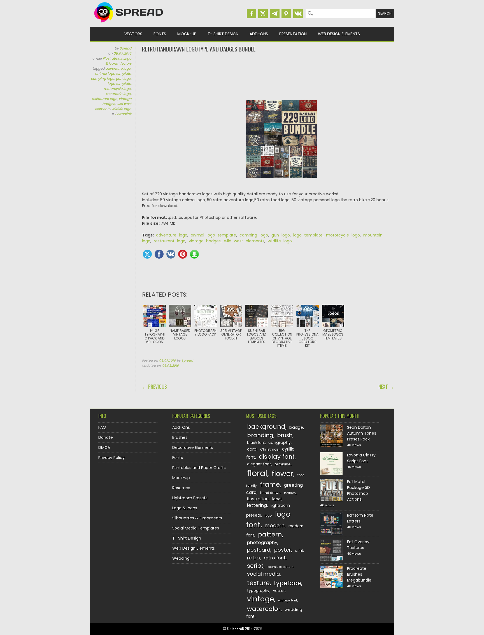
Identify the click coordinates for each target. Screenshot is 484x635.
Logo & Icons (184, 508)
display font (277, 457)
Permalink (123, 113)
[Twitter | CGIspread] (263, 13)
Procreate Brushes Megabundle (359, 574)
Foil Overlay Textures (358, 544)
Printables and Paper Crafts (199, 467)
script (255, 566)
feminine (283, 464)
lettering (257, 505)
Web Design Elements (339, 34)
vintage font (287, 600)
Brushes (179, 437)
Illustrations (112, 58)
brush (284, 435)
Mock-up (186, 34)
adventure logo (118, 68)
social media (263, 573)
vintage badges (205, 241)
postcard (258, 549)
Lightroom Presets (190, 498)
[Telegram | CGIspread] (275, 13)
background (266, 426)
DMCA (104, 447)
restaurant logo (104, 98)
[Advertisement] (268, 75)
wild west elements (244, 241)
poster (282, 549)
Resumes (181, 488)
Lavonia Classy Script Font (361, 458)
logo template (119, 83)
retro (253, 557)
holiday (290, 493)
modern (275, 525)
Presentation (293, 34)
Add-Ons (259, 34)
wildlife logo (121, 108)
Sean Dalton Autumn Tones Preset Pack (361, 433)
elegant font (259, 464)
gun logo (123, 78)
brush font (256, 442)
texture (258, 582)
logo (268, 515)
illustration (258, 499)
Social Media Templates (195, 528)
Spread (125, 48)
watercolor (264, 608)
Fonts (159, 34)
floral (257, 473)
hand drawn (270, 493)
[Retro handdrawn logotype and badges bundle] (281, 182)
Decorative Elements (192, 447)
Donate (105, 437)
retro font (275, 558)
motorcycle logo (117, 88)
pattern (270, 534)
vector (279, 590)
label (276, 499)
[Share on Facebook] (159, 254)
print (299, 550)
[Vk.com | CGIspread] (298, 13)
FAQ (102, 427)
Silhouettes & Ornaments (197, 518)
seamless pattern (280, 567)
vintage (260, 599)
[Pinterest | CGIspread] (286, 13)
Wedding (181, 558)
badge (296, 427)
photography (262, 542)
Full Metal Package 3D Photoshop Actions (358, 490)
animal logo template (113, 73)
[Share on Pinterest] (182, 254)
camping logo (102, 78)
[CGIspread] (129, 24)
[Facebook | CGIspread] (251, 13)
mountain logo (118, 93)
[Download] (194, 254)
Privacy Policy (111, 457)
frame (270, 484)
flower (282, 474)
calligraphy (279, 442)
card (252, 449)
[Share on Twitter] (147, 254)
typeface (287, 583)
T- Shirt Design (223, 34)
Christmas (269, 449)
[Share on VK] (170, 254)
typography (258, 590)
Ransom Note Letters (360, 518)
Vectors (133, 34)
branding (260, 435)
